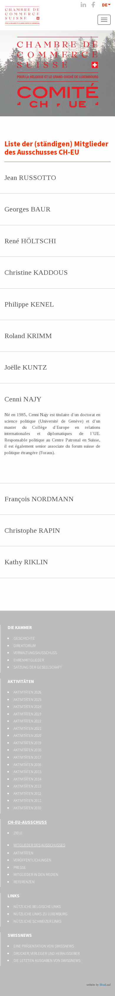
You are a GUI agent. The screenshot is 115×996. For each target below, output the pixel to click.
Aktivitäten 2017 (27, 757)
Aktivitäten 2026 (27, 692)
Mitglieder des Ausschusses (39, 845)
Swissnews (20, 935)
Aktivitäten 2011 (27, 800)
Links (13, 896)
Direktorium (25, 645)
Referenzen (24, 881)
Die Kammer (20, 627)
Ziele (18, 832)
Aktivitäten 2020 (27, 735)
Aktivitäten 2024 (27, 706)
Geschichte (24, 638)
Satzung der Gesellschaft (38, 667)
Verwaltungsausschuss (35, 652)
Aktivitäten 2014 (27, 779)
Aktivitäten (21, 681)
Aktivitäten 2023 (27, 714)
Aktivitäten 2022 (27, 721)
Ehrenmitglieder (29, 660)
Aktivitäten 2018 (27, 749)
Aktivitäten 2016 (27, 764)
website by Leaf (98, 984)
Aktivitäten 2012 (27, 793)
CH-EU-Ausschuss (27, 822)
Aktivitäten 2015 (27, 771)
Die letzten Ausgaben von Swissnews (47, 960)
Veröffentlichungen (32, 860)
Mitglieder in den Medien (36, 874)
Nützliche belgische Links (37, 906)
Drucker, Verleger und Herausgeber (47, 953)
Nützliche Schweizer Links (37, 921)
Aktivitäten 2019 (27, 742)
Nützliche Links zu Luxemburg (41, 913)
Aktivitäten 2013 (27, 786)
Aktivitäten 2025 (27, 699)
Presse (20, 867)
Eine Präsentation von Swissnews (44, 946)
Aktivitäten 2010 (27, 807)
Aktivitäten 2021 (27, 728)
